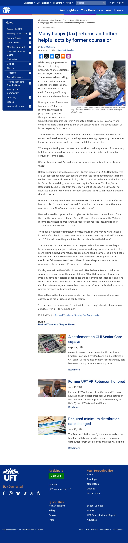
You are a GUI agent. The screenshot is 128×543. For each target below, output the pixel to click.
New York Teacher (65, 50)
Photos (10, 68)
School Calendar (95, 505)
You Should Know (15, 106)
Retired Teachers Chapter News (15, 83)
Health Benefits (57, 505)
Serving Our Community (13, 91)
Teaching (57, 2)
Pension (53, 515)
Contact (53, 484)
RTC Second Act (82, 20)
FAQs (51, 519)
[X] (31, 494)
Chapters (28, 2)
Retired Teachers (64, 315)
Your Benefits (90, 10)
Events (90, 510)
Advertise (92, 519)
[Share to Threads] (57, 56)
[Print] (68, 56)
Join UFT (56, 476)
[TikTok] (24, 494)
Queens (91, 488)
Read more (74, 369)
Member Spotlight (16, 47)
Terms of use (118, 529)
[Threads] (38, 494)
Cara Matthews (48, 46)
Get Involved (43, 2)
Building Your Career (17, 33)
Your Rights (67, 10)
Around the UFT (14, 29)
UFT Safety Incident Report (101, 515)
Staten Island (94, 493)
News (68, 2)
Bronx (90, 474)
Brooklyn (92, 479)
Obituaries (12, 59)
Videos (10, 102)
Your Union (113, 10)
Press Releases (15, 77)
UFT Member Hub (58, 489)
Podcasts (11, 72)
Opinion (10, 63)
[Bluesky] (17, 495)
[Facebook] (4, 494)
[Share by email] (63, 56)
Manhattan (93, 484)
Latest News (13, 42)
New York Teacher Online (16, 53)
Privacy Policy (105, 529)
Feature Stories (14, 38)
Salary (52, 510)
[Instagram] (10, 494)
